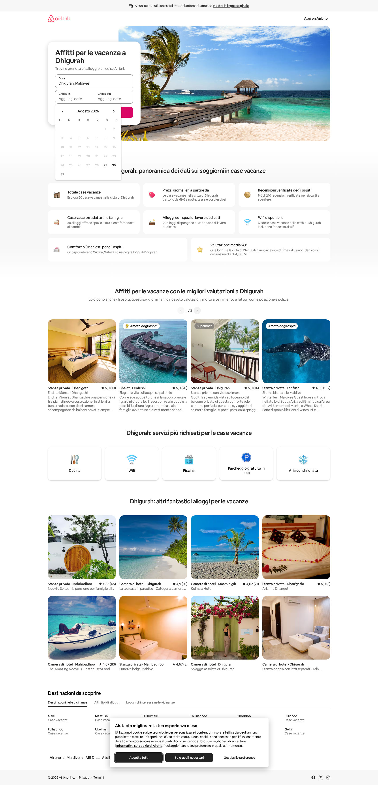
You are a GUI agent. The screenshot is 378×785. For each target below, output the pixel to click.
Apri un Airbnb (316, 18)
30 (114, 165)
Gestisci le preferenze (239, 758)
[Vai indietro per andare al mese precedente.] (63, 111)
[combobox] (94, 83)
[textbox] (75, 98)
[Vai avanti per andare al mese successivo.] (113, 111)
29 (105, 165)
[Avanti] (197, 310)
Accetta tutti (138, 758)
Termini (98, 777)
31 (62, 174)
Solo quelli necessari (189, 758)
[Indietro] (180, 310)
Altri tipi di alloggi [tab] (106, 702)
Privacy (84, 777)
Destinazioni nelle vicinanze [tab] (67, 702)
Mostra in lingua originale (231, 6)
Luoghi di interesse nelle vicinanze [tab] (150, 702)
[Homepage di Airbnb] (59, 18)
